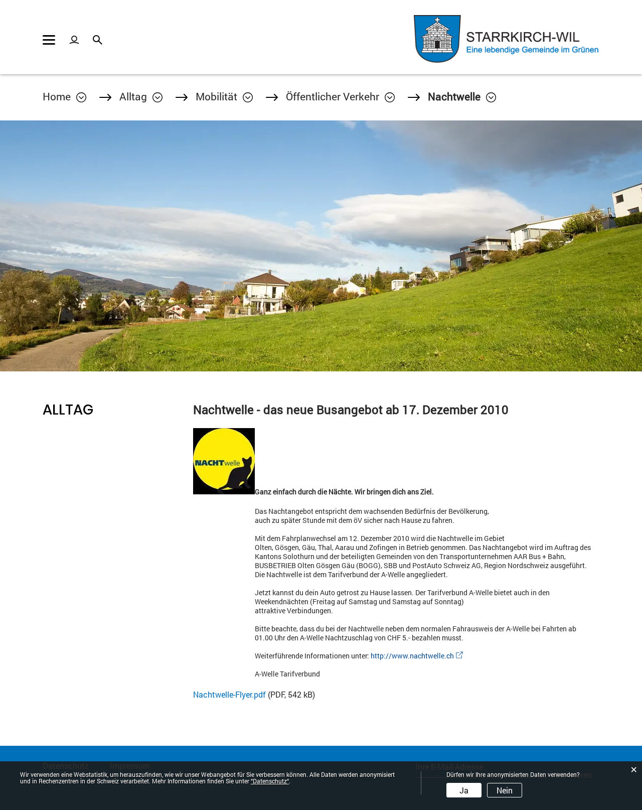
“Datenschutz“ (270, 781)
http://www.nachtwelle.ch (417, 655)
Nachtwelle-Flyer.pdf (229, 694)
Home (57, 96)
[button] (141, 96)
